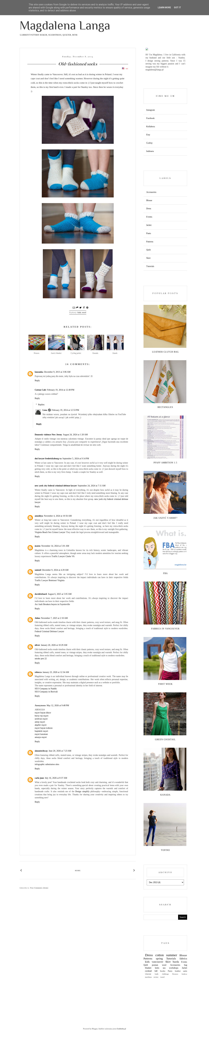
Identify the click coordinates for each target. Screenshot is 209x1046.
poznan (155, 965)
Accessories (151, 192)
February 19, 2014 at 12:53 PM (65, 410)
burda (176, 961)
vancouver (157, 961)
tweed (162, 977)
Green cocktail (165, 739)
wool (84, 312)
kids (79, 312)
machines (148, 977)
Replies (41, 404)
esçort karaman (41, 734)
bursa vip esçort (41, 716)
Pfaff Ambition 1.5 (165, 463)
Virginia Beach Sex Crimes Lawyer (50, 532)
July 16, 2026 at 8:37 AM (56, 778)
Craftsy (149, 143)
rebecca (38, 672)
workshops (173, 968)
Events (149, 217)
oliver (37, 645)
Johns (37, 618)
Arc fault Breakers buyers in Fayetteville (52, 604)
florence (175, 974)
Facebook (150, 118)
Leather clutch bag (165, 352)
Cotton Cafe (40, 390)
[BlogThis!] (77, 307)
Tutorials (150, 266)
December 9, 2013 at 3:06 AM (57, 372)
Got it (177, 7)
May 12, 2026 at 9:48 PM (58, 705)
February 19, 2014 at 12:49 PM (60, 390)
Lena (45, 410)
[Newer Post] (21, 870)
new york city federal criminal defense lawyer (56, 486)
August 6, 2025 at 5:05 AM (59, 594)
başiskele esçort (41, 731)
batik (156, 974)
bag (185, 965)
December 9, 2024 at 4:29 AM (55, 570)
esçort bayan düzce (43, 713)
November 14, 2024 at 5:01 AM (55, 546)
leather (178, 971)
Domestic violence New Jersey (48, 434)
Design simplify (82, 791)
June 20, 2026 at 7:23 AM (60, 751)
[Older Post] (134, 870)
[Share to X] (80, 307)
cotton (159, 955)
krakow (184, 974)
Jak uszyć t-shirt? (165, 518)
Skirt (148, 258)
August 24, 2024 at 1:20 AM (75, 434)
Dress (148, 208)
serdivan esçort (41, 719)
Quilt (148, 250)
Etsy (148, 135)
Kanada (165, 795)
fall (156, 971)
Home (78, 870)
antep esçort (40, 722)
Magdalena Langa (65, 25)
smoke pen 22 (41, 658)
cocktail (148, 971)
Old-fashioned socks (77, 64)
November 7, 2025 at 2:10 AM (54, 618)
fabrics (183, 958)
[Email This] (73, 307)
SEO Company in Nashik (46, 688)
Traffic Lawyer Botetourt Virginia (49, 580)
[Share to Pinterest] (87, 307)
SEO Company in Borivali (46, 692)
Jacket (148, 225)
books (162, 971)
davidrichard (41, 594)
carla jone (39, 778)
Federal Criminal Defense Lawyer (49, 631)
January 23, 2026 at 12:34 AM (56, 672)
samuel (38, 570)
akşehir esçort (41, 725)
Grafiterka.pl (121, 1029)
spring (159, 958)
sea (164, 968)
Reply (37, 380)
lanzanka (39, 372)
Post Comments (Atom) (39, 888)
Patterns (149, 242)
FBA (165, 573)
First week (165, 684)
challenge (165, 974)
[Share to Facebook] (83, 307)
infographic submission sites (47, 764)
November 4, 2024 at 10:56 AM (58, 516)
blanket (148, 968)
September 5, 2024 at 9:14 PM (75, 458)
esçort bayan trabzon (43, 728)
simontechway (41, 751)
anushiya (39, 516)
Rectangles (165, 407)
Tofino (165, 850)
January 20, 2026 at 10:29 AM (54, 645)
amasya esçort (41, 737)
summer (171, 955)
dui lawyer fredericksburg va (48, 458)
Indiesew (150, 151)
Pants (148, 233)
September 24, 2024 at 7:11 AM (91, 486)
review (156, 977)
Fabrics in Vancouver (165, 629)
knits (157, 968)
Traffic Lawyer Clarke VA (63, 556)
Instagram (150, 110)
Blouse (149, 200)
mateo (37, 546)
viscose (148, 974)
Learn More (164, 7)
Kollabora (150, 126)
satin (185, 971)
